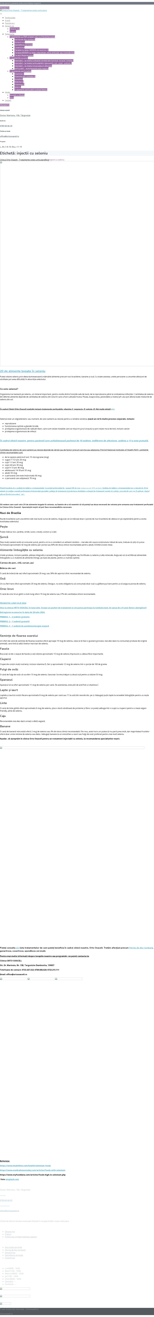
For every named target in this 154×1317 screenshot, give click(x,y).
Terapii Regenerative (23, 55)
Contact (8, 100)
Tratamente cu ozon (19, 58)
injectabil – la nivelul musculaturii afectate (33, 66)
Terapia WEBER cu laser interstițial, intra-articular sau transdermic (44, 52)
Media (7, 92)
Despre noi (9, 26)
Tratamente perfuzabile (20, 71)
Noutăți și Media (17, 95)
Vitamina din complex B (24, 76)
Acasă (7, 20)
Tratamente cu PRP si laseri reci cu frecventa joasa (32, 36)
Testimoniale (10, 17)
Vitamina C (19, 73)
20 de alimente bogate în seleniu (22, 371)
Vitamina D (19, 84)
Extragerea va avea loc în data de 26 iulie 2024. (22, 612)
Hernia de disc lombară (24, 39)
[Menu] (1, 13)
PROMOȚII (4, 7)
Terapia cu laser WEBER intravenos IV (31, 50)
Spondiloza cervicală (23, 44)
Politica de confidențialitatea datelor (21, 1237)
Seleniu (17, 87)
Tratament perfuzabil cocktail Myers (30, 89)
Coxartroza (19, 47)
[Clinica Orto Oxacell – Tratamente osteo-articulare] (23, 10)
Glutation (18, 79)
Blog (12, 97)
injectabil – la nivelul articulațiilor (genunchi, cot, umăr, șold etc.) (43, 63)
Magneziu (18, 81)
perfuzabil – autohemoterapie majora (31, 68)
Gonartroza (19, 42)
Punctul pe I (10, 23)
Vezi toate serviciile (13, 1247)
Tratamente (9, 34)
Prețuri (13, 31)
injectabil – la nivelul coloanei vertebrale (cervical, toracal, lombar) (43, 60)
